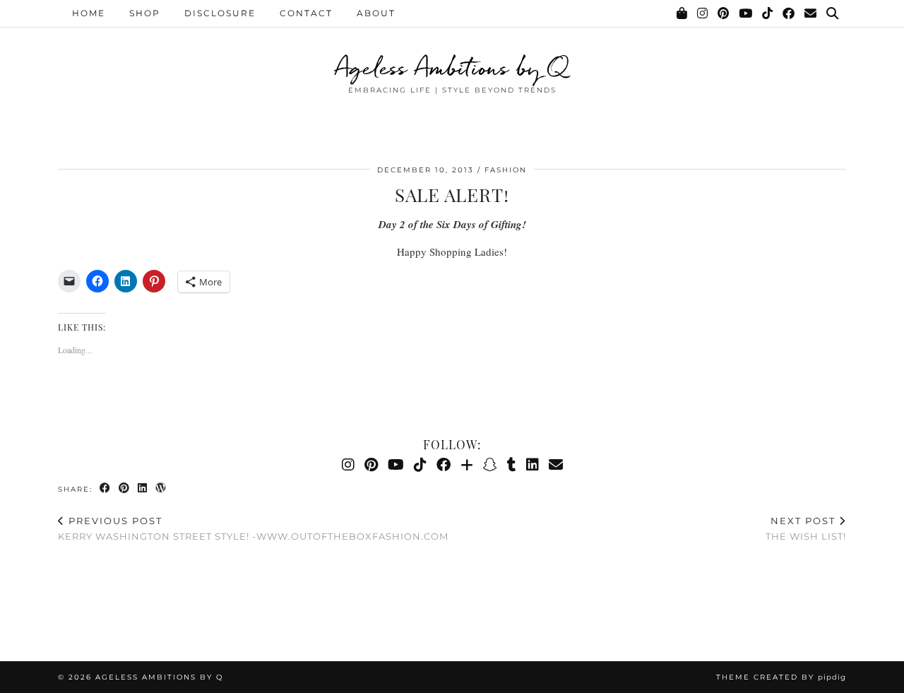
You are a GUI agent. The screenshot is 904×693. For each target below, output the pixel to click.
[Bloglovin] (466, 464)
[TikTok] (768, 13)
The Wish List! (806, 529)
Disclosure (220, 13)
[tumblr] (511, 464)
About (376, 13)
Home (88, 13)
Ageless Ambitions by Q (452, 67)
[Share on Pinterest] (124, 488)
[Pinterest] (724, 13)
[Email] (811, 13)
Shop (144, 13)
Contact (306, 13)
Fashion (505, 169)
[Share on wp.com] (161, 488)
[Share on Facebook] (105, 488)
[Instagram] (703, 13)
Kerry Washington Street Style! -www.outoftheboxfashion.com (253, 529)
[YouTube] (746, 13)
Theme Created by (781, 677)
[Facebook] (789, 13)
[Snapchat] (490, 464)
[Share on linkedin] (143, 488)
